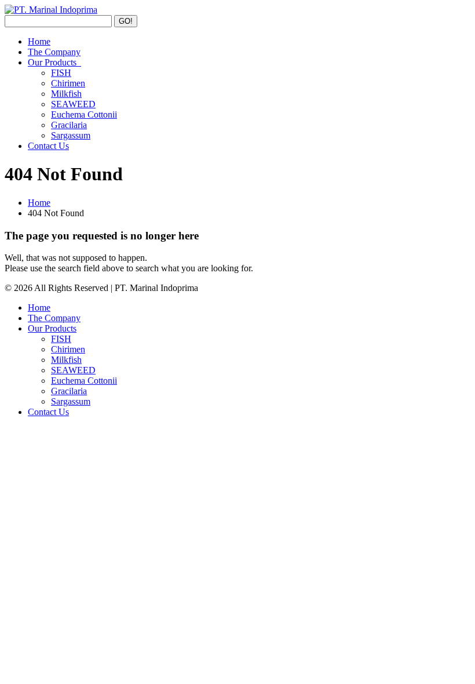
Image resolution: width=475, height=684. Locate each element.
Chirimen (68, 83)
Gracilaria (69, 125)
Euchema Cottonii (84, 114)
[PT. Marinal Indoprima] (51, 9)
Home (39, 41)
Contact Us (48, 146)
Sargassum (70, 135)
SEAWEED (73, 104)
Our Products (54, 62)
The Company (54, 52)
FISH (61, 73)
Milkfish (66, 94)
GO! (126, 21)
